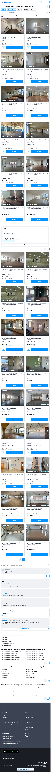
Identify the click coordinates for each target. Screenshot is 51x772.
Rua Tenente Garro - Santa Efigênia (33, 687)
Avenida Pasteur (29, 669)
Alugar (3, 9)
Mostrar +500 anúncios (25, 244)
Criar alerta (31, 769)
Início (2, 12)
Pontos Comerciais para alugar (7, 643)
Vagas (32, 9)
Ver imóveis (4, 615)
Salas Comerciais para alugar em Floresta (9, 653)
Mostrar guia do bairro (25, 628)
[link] (13, 34)
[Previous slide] (45, 576)
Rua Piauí (28, 675)
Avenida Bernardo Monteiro (31, 671)
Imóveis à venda (4, 637)
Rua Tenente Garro (30, 673)
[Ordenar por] (49, 13)
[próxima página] (29, 559)
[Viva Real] (8, 2)
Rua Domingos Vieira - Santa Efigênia (33, 693)
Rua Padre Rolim (4, 675)
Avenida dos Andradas (30, 677)
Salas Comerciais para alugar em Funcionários (10, 657)
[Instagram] (30, 736)
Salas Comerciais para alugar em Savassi (34, 651)
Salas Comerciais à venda (6, 645)
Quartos (19, 9)
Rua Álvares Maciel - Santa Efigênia (8, 695)
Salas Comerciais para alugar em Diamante (35, 653)
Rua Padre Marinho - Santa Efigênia (8, 691)
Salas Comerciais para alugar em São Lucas (10, 659)
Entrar (46, 2)
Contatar (14, 48)
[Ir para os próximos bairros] (48, 249)
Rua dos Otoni (4, 669)
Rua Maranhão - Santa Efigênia (32, 689)
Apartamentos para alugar (6, 641)
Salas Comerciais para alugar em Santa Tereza (35, 657)
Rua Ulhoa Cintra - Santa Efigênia (33, 691)
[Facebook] (26, 736)
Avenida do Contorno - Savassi (7, 687)
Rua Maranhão (4, 677)
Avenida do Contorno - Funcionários (8, 689)
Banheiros (26, 9)
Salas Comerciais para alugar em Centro (34, 655)
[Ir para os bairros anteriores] (45, 249)
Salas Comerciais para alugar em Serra (9, 655)
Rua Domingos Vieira (5, 673)
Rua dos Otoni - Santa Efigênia (32, 695)
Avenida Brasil (4, 671)
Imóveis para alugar (5, 639)
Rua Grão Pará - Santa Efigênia (7, 693)
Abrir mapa (22, 769)
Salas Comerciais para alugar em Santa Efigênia (11, 651)
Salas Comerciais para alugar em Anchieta (35, 659)
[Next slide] (22, 26)
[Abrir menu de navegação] (2, 2)
